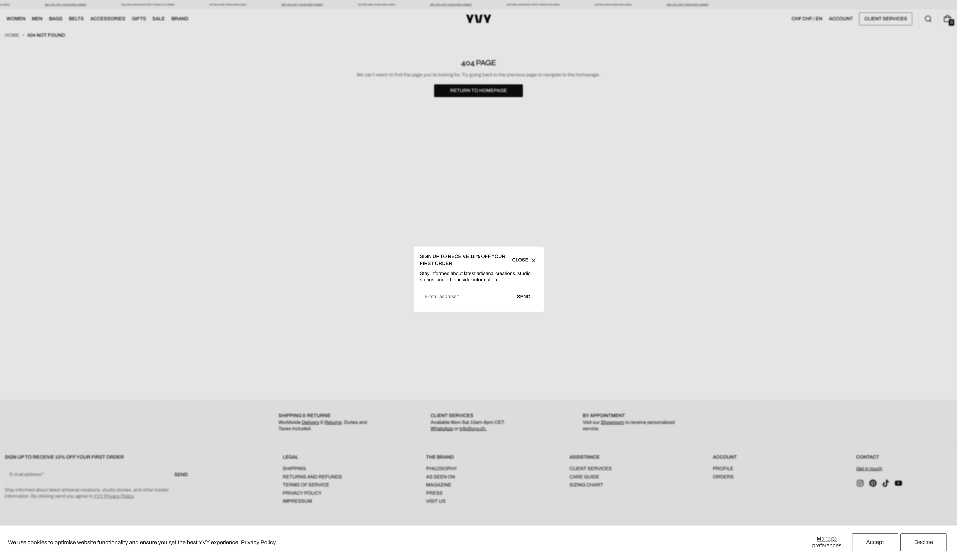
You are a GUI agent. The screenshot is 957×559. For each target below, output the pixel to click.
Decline (923, 542)
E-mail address (441, 296)
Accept (875, 542)
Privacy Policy (258, 542)
